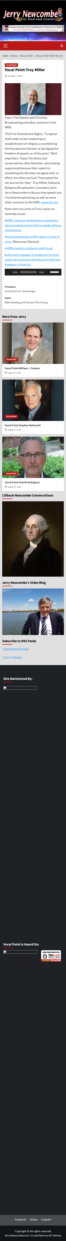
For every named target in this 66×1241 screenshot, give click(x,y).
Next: (26, 300)
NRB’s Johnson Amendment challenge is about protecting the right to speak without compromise (33, 225)
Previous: (20, 289)
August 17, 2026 (14, 372)
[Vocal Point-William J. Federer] (33, 343)
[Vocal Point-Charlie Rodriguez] (33, 457)
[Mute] (47, 272)
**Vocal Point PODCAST (15, 648)
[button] (5, 45)
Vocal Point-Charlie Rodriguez (22, 482)
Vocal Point (11, 65)
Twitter (33, 1219)
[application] (33, 272)
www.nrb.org (49, 202)
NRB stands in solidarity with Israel (29, 248)
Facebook (20, 1219)
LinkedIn (46, 1219)
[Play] (9, 272)
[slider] (55, 272)
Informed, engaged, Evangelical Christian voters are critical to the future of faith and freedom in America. (32, 259)
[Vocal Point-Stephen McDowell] (33, 400)
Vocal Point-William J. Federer (22, 368)
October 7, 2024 (15, 76)
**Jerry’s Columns (12, 657)
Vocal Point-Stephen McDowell (23, 425)
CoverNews (38, 1235)
